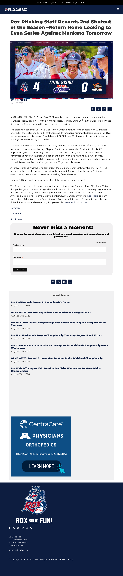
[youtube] (23, 528)
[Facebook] (93, 109)
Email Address (19, 245)
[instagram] (18, 528)
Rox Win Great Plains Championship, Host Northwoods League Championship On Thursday (58, 324)
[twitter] (14, 528)
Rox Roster (16, 219)
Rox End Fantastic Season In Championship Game (40, 302)
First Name (18, 257)
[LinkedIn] (104, 109)
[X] (98, 109)
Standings (15, 213)
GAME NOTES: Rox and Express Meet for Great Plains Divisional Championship (57, 358)
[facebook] (10, 528)
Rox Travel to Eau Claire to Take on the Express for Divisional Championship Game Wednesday (59, 346)
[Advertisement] (29, 401)
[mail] (27, 528)
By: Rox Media (18, 100)
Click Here (92, 196)
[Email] (110, 109)
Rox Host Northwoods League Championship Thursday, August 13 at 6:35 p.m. (56, 335)
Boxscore (15, 208)
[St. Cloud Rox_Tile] (41, 417)
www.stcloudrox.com (76, 202)
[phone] (31, 528)
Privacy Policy (66, 559)
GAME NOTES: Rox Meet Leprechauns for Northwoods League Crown (51, 312)
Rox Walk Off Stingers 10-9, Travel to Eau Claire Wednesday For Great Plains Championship (56, 369)
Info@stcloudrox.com (19, 550)
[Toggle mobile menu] (118, 9)
